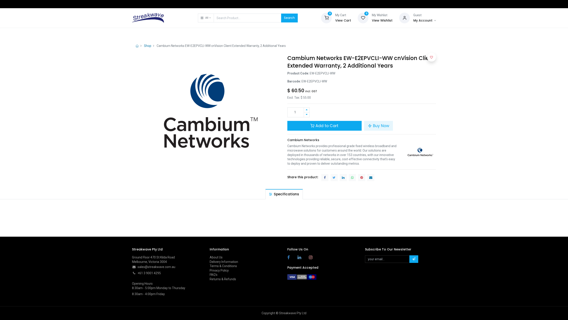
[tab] (284, 194)
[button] (206, 18)
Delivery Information (224, 262)
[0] (326, 17)
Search (289, 18)
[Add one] (306, 110)
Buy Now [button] (380, 125)
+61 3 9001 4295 (149, 273)
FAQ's (213, 274)
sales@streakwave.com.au (156, 267)
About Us (216, 257)
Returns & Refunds (223, 279)
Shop (147, 46)
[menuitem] (143, 34)
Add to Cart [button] (326, 125)
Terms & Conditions (223, 266)
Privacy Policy (219, 270)
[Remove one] (306, 114)
